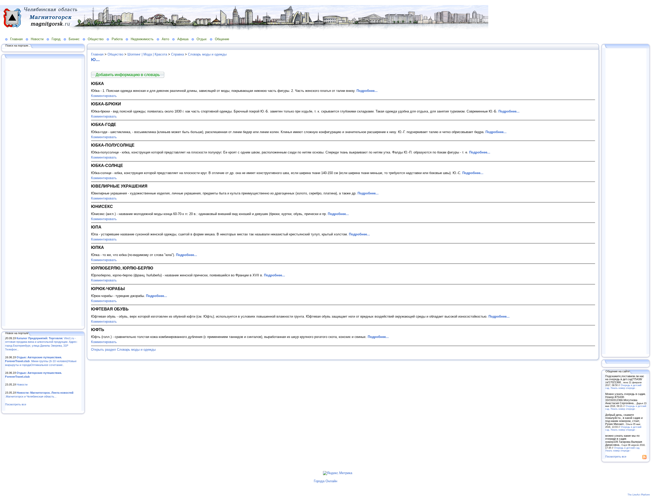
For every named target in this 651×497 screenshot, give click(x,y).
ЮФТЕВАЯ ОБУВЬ (110, 309)
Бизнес (74, 39)
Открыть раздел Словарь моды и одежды (123, 349)
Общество (95, 39)
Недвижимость (142, 39)
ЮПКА (97, 247)
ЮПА (96, 227)
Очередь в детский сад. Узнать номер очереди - (623, 386)
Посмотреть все (15, 404)
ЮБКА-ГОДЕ (103, 124)
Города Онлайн (325, 481)
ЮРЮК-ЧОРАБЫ (108, 288)
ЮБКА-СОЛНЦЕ (107, 165)
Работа (117, 39)
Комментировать (104, 96)
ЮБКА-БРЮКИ (106, 104)
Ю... (95, 59)
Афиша (182, 39)
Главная (16, 39)
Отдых (202, 39)
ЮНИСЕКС (102, 206)
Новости (37, 39)
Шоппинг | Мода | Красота (147, 54)
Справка (177, 54)
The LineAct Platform (639, 494)
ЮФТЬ (97, 329)
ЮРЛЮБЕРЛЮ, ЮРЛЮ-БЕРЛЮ (122, 268)
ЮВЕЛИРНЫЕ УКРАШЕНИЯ (119, 186)
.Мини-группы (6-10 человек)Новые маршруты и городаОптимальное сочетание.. (41, 361)
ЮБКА (97, 83)
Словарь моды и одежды (207, 54)
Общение (222, 39)
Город (56, 39)
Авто (165, 39)
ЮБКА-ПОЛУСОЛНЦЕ (113, 145)
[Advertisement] (43, 192)
